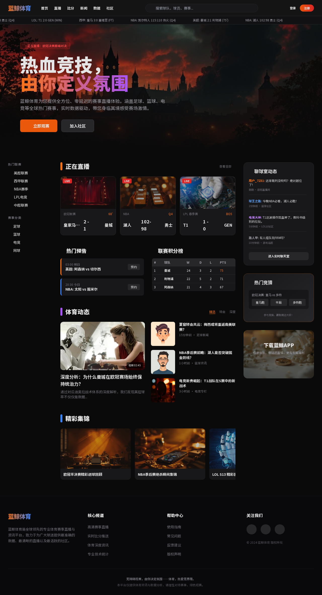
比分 (70, 8)
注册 (307, 8)
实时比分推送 (98, 535)
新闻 (83, 8)
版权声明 (174, 554)
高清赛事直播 (98, 526)
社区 (109, 8)
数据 (96, 8)
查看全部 (225, 166)
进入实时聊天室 (278, 256)
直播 (57, 8)
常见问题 (174, 535)
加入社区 (78, 126)
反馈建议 (174, 544)
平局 (279, 302)
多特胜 (297, 302)
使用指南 (174, 526)
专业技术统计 (98, 554)
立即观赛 (41, 126)
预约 (134, 267)
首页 (44, 8)
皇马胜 (260, 302)
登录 (293, 8)
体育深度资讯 (98, 544)
